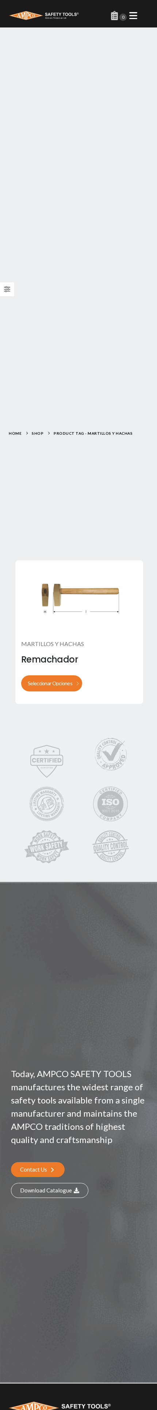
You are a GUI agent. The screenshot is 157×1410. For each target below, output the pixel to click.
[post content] (79, 596)
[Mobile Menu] (133, 15)
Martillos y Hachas (52, 643)
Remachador (49, 659)
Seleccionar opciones (50, 683)
